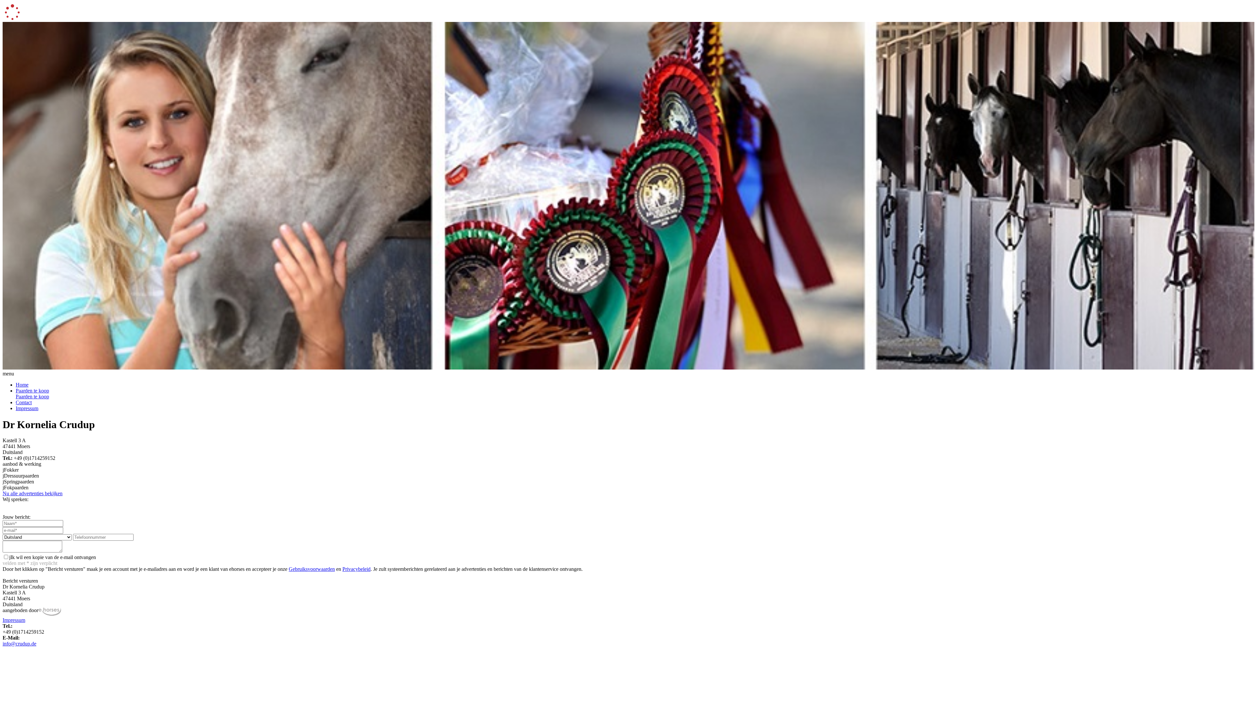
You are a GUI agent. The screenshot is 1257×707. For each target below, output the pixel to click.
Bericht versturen (20, 581)
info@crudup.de (19, 643)
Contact (24, 402)
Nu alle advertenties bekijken (33, 493)
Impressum (27, 408)
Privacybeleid (356, 569)
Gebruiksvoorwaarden (312, 569)
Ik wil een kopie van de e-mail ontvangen (52, 557)
